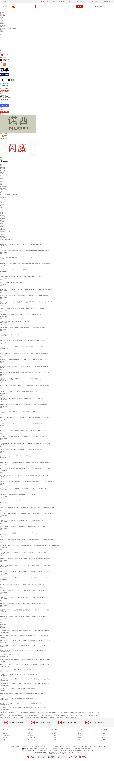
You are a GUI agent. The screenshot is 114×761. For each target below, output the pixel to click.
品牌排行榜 (2, 15)
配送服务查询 (31, 735)
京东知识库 (2, 14)
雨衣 (68, 717)
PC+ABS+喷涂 (3, 213)
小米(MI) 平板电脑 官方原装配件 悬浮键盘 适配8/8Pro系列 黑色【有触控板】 (18, 494)
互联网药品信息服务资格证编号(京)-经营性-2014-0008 (64, 748)
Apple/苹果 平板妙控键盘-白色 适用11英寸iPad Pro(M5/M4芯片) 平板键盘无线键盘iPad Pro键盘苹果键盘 (25, 571)
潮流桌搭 (2, 205)
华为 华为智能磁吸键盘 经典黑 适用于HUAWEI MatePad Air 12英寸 (16, 257)
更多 (1, 165)
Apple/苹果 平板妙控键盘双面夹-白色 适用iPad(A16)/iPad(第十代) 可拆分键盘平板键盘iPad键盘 (23, 520)
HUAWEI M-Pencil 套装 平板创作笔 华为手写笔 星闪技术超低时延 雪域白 (17, 411)
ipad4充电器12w (84, 712)
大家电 (4, 739)
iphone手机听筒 (24, 712)
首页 (1, 28)
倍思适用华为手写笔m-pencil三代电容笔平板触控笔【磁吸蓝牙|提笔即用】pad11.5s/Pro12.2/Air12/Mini (24, 475)
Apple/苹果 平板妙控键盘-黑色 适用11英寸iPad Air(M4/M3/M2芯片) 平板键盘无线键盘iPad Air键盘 (23, 616)
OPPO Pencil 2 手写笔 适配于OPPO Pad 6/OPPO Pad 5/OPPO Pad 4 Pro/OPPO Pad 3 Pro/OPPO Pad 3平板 (26, 289)
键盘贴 (1, 22)
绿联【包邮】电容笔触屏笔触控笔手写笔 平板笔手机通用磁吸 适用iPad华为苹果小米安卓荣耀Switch (24, 436)
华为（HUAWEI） (4, 201)
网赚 (22, 717)
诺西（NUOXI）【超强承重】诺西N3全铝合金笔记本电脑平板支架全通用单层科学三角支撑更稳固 (23, 327)
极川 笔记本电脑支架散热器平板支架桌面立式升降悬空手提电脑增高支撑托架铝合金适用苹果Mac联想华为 (25, 366)
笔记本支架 (2, 217)
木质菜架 (57, 717)
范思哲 (52, 717)
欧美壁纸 (2, 717)
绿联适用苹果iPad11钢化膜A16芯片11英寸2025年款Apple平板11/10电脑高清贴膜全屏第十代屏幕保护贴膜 (25, 513)
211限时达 (30, 733)
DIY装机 (103, 733)
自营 (1, 247)
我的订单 (55, 1)
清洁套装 (2, 215)
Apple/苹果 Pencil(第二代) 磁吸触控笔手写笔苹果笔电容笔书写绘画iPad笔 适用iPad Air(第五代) (22, 340)
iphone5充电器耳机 (94, 712)
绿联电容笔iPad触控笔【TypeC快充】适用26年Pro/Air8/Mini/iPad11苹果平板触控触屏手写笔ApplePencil (25, 443)
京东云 (63, 753)
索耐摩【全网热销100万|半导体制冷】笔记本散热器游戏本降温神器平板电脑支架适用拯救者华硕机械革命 (25, 462)
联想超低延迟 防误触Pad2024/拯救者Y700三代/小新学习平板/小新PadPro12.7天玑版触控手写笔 (23, 552)
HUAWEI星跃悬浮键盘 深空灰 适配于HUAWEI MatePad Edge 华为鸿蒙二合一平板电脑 (20, 314)
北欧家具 (76, 717)
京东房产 (34, 717)
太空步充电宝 (40, 712)
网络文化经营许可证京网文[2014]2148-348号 (63, 750)
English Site (94, 746)
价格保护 (79, 733)
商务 (1, 181)
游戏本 (1, 178)
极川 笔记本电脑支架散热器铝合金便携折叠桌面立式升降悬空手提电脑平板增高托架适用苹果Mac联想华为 (25, 353)
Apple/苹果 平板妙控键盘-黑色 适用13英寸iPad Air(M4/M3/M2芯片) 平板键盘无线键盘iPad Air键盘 (23, 603)
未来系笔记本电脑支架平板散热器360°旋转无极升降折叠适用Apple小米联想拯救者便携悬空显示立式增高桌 (25, 263)
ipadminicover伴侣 (74, 712)
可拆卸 (1, 226)
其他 (1, 191)
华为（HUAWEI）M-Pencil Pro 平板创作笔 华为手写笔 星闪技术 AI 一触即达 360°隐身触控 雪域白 (23, 488)
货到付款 (54, 732)
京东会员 (69, 1)
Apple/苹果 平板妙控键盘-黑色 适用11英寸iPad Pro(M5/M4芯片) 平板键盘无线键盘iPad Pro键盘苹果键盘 (25, 565)
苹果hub (17, 712)
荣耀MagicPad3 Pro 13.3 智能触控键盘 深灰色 (11, 282)
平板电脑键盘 (3, 188)
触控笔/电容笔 (3, 189)
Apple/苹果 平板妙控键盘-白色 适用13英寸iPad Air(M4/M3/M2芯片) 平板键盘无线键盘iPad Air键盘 (23, 590)
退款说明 (79, 735)
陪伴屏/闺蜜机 (3, 175)
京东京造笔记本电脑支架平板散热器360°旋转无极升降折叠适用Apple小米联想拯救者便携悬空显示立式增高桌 (26, 481)
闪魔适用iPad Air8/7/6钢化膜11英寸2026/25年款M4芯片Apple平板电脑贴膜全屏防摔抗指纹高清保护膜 (24, 417)
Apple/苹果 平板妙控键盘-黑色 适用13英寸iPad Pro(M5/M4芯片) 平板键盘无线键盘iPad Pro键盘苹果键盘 (25, 558)
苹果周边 (5, 28)
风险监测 (75, 746)
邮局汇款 (54, 737)
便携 (1, 225)
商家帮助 (37, 746)
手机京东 (83, 1)
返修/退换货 (79, 737)
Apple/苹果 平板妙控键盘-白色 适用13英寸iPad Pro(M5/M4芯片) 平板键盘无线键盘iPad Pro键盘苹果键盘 (25, 578)
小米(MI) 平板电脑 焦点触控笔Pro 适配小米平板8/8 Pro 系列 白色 (15, 456)
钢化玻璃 (2, 212)
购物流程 (5, 732)
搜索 (79, 6)
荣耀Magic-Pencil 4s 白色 (6, 622)
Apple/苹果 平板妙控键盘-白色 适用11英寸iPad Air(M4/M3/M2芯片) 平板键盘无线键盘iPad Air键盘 (23, 597)
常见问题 (5, 737)
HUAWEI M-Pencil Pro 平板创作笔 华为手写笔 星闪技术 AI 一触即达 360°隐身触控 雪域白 (21, 449)
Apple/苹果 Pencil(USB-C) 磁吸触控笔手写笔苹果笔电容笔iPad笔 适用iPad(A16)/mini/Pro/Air (22, 398)
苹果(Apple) (3, 197)
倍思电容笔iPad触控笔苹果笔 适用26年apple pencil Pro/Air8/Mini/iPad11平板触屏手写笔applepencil (24, 359)
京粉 (60, 717)
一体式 (1, 228)
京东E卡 (103, 737)
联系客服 (5, 741)
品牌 (24, 717)
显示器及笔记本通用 (5, 231)
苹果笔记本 (2, 236)
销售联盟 (62, 746)
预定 (73, 717)
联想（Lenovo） (4, 199)
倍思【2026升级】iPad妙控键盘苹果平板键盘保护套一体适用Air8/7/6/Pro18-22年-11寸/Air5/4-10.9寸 (24, 526)
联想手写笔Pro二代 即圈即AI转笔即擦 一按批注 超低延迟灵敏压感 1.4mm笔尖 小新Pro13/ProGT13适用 (24, 610)
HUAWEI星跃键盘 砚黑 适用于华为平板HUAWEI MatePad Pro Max (16, 334)
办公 (1, 207)
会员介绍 (5, 733)
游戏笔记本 (2, 229)
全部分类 (2, 12)
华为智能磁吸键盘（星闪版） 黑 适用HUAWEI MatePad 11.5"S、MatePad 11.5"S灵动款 (21, 244)
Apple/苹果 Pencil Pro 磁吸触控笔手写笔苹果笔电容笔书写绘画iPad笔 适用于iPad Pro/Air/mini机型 (23, 404)
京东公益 (87, 746)
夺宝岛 (102, 732)
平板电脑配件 (3, 169)
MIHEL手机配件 (64, 712)
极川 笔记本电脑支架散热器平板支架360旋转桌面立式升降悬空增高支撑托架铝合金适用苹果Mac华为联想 (25, 385)
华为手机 (18, 717)
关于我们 (11, 746)
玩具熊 (49, 717)
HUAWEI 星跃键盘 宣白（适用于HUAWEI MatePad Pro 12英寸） (15, 321)
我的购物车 (99, 6)
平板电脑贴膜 (3, 186)
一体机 (1, 18)
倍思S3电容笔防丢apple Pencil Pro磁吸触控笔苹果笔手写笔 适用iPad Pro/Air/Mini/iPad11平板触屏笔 (24, 295)
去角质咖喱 (64, 717)
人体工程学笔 (11, 712)
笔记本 (1, 173)
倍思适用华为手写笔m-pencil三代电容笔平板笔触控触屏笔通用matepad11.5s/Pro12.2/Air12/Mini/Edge (24, 430)
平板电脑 (2, 172)
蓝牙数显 (2, 223)
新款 (11, 717)
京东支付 (58, 753)
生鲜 (30, 717)
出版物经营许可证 (46, 750)
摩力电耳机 (32, 712)
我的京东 (61, 1)
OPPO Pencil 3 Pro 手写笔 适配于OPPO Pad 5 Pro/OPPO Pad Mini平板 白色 (18, 533)
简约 (1, 183)
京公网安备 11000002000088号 (32, 748)
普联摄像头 (2, 17)
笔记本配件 (2, 170)
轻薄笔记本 (2, 234)
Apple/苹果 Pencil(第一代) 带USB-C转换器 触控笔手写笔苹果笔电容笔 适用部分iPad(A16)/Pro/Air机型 (24, 372)
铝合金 (1, 210)
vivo (1, 202)
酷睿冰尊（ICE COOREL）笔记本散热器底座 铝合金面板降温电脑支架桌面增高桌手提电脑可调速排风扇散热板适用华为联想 (29, 545)
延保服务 (103, 735)
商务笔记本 (2, 233)
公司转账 (54, 739)
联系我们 (18, 746)
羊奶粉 (8, 717)
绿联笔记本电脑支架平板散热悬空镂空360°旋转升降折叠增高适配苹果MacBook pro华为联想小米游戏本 (24, 250)
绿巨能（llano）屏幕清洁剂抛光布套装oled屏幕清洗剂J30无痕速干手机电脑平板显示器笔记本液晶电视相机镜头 (26, 539)
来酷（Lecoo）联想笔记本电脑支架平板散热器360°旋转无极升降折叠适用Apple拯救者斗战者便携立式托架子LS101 (27, 302)
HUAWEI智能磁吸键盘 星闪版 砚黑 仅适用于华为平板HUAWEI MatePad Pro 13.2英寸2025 (21, 276)
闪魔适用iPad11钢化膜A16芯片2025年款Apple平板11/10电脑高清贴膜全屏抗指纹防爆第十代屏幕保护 (24, 424)
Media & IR (102, 746)
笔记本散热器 (3, 218)
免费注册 (49, 1)
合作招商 (30, 746)
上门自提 (30, 732)
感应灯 (14, 717)
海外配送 (30, 739)
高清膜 (1, 220)
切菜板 (40, 717)
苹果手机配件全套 (48, 712)
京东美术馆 (2, 25)
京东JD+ (103, 741)
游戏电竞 (2, 204)
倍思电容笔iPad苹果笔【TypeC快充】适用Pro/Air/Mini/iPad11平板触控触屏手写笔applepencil (22, 379)
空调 (70, 717)
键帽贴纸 (2, 23)
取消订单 (79, 739)
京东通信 (103, 739)
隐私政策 (81, 746)
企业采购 (75, 1)
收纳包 (1, 20)
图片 (6, 717)
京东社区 (68, 746)
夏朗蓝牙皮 (56, 712)
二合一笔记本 (3, 237)
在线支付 (54, 733)
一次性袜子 (44, 717)
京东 (15, 7)
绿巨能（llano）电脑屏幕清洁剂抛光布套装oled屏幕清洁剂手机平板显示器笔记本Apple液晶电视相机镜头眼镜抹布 (27, 507)
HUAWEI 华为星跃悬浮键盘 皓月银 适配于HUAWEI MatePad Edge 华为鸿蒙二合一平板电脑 (22, 308)
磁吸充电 (2, 221)
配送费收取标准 (31, 737)
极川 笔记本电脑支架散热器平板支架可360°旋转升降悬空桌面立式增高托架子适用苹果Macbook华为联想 (25, 468)
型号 (37, 717)
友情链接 (56, 746)
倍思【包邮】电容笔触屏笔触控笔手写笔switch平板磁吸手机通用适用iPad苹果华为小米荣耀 (22, 584)
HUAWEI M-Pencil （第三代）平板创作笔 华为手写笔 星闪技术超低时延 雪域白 (19, 391)
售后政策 (79, 732)
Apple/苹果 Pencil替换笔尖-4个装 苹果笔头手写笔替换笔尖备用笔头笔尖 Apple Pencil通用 (21, 347)
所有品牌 (2, 31)
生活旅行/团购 (6, 735)
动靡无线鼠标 (3, 712)
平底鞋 (27, 717)
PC (1, 209)
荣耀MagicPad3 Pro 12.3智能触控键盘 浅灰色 (11, 501)
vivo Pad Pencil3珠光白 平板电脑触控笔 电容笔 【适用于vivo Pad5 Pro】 (17, 270)
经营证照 (77, 752)
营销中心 (43, 746)
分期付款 (54, 735)
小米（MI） (2, 196)
